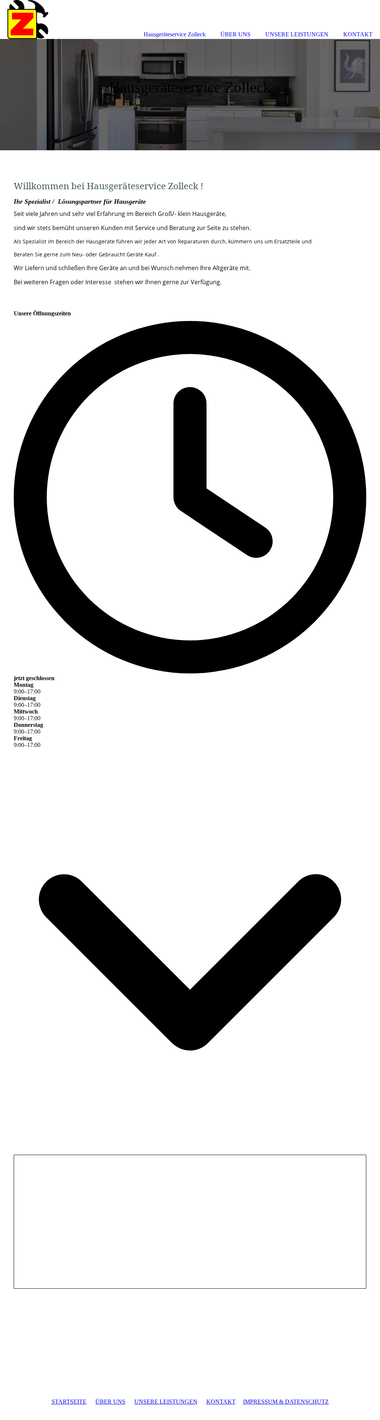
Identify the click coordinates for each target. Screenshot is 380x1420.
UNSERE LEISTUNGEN (165, 1401)
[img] (190, 94)
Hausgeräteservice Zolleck (175, 34)
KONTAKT (221, 1401)
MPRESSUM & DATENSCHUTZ (287, 1401)
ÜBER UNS (110, 1401)
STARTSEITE (69, 1401)
